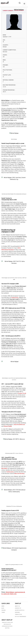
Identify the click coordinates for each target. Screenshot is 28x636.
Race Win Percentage (9, 85)
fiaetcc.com (13, 594)
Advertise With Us (19, 610)
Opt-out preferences (20, 616)
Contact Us (18, 608)
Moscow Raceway (19, 473)
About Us (17, 606)
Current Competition (9, 50)
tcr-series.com (5, 594)
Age (4, 40)
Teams (3, 612)
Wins (4, 60)
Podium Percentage (9, 90)
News (3, 606)
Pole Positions (7, 70)
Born (4, 35)
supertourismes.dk (20, 592)
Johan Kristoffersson (19, 424)
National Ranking (8, 80)
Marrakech (4, 468)
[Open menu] (24, 3)
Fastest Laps (7, 75)
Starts (5, 55)
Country (5, 45)
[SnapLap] (5, 3)
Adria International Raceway (11, 248)
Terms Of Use (18, 614)
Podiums (5, 65)
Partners (17, 612)
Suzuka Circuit (22, 393)
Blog (3, 608)
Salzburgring (14, 297)
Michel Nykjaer (10, 592)
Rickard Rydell (8, 426)
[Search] (19, 3)
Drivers (4, 610)
